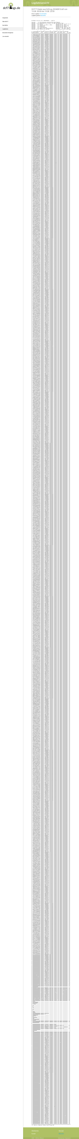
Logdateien (5, 29)
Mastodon (61, 1133)
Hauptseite (5, 17)
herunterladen (43, 13)
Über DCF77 (5, 21)
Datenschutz (61, 1138)
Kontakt (34, 1133)
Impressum (68, 1138)
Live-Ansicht (5, 36)
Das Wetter (5, 25)
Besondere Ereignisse (7, 32)
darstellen (43, 15)
